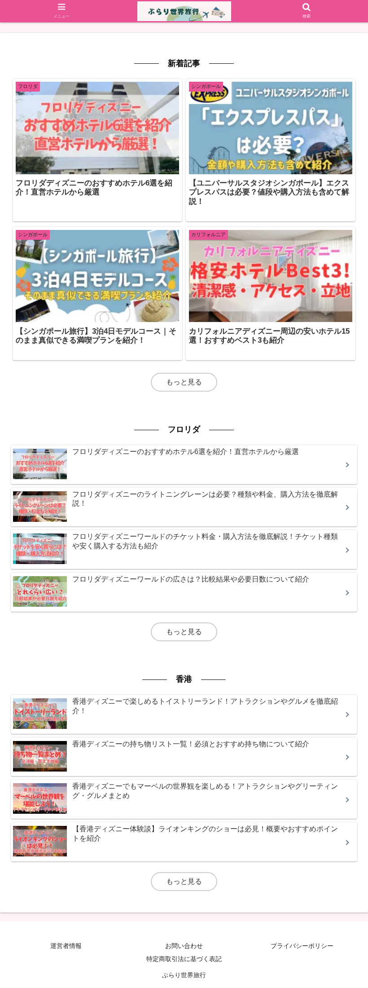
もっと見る (184, 382)
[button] (340, 813)
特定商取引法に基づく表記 (184, 958)
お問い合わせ (184, 945)
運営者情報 (66, 945)
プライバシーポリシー (302, 945)
